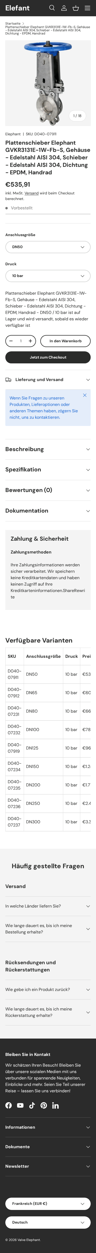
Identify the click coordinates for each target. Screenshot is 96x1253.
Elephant (13, 134)
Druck (11, 264)
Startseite (13, 23)
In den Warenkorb (66, 341)
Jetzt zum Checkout (48, 357)
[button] (76, 8)
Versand (32, 193)
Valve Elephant (29, 1240)
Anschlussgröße (20, 234)
